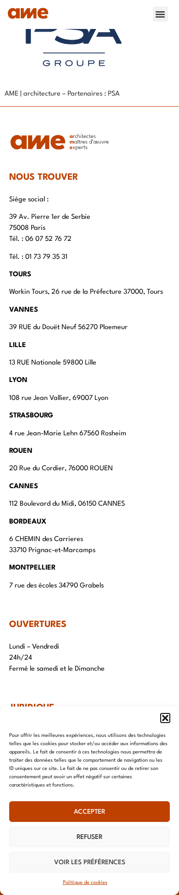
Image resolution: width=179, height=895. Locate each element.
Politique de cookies (85, 882)
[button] (165, 718)
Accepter (89, 812)
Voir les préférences (89, 862)
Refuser (89, 837)
